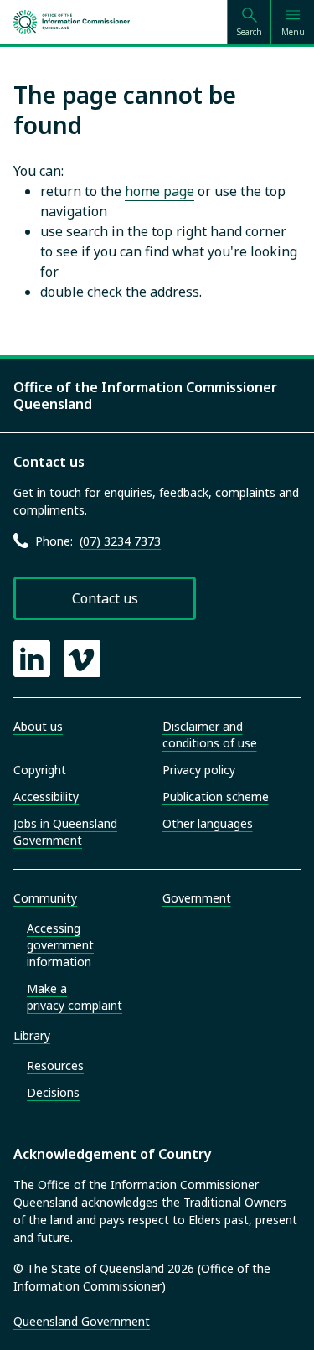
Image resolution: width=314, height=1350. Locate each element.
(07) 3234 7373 (120, 541)
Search (249, 32)
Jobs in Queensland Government (65, 831)
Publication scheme (215, 796)
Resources (55, 1065)
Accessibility (46, 796)
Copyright (39, 770)
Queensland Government (81, 1321)
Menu (293, 32)
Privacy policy (198, 770)
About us (38, 726)
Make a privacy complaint (74, 996)
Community (45, 898)
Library (31, 1035)
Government (196, 898)
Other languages (207, 823)
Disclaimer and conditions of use (209, 734)
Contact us (105, 598)
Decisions (53, 1092)
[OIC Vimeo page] (82, 658)
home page (159, 191)
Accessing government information (60, 945)
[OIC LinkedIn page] (31, 658)
